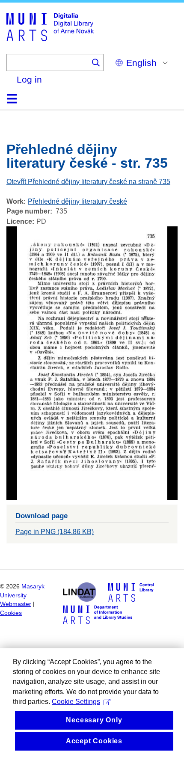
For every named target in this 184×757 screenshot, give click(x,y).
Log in (29, 79)
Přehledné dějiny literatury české (77, 201)
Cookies (11, 613)
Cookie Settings (76, 701)
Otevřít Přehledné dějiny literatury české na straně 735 (88, 181)
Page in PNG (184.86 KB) (54, 531)
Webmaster (15, 604)
